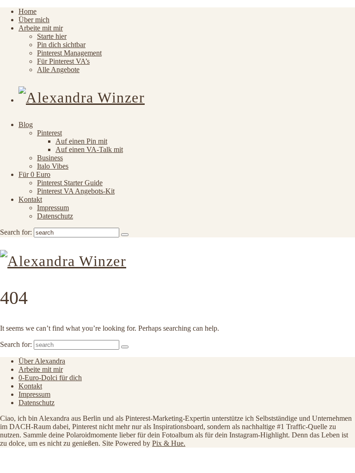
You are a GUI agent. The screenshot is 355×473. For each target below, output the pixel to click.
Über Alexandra (41, 361)
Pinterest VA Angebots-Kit (76, 191)
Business (50, 158)
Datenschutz (55, 216)
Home (27, 11)
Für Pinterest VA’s (63, 61)
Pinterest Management (69, 53)
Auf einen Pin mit (81, 141)
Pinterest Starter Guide (70, 183)
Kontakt (30, 199)
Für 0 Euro (34, 174)
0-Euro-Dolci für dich (50, 378)
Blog (25, 124)
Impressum (53, 208)
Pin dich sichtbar (61, 45)
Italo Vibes (52, 166)
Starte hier (52, 36)
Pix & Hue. (168, 443)
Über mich (33, 20)
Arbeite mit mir (40, 28)
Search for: (16, 232)
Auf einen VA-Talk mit (89, 149)
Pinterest (49, 133)
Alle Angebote (58, 69)
